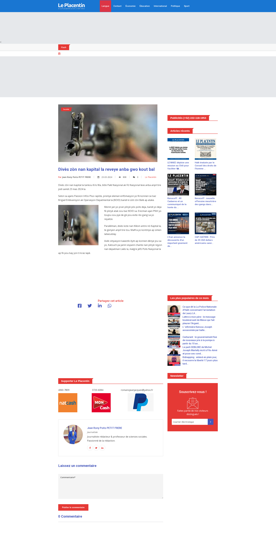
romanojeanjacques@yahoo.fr (137, 390)
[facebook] (90, 448)
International (160, 6)
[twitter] (96, 448)
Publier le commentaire (73, 507)
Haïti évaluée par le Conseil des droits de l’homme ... (205, 165)
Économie (130, 6)
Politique (175, 6)
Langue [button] (105, 6)
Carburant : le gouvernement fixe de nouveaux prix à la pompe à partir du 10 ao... (200, 340)
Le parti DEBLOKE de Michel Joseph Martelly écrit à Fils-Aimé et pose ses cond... (200, 350)
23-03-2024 (106, 177)
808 (124, 177)
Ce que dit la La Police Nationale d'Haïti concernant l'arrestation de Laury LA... (199, 310)
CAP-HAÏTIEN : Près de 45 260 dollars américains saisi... (205, 240)
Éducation (145, 6)
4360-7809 (63, 390)
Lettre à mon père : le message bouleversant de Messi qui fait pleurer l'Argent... (199, 320)
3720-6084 (97, 390)
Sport (186, 6)
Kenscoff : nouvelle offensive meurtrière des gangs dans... (205, 201)
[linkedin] (102, 448)
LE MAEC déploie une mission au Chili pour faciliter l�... (178, 165)
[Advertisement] (138, 20)
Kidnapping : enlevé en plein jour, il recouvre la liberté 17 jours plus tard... (200, 360)
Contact (117, 6)
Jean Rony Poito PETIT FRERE (74, 177)
